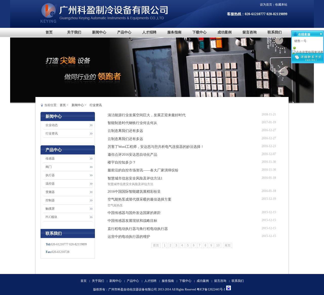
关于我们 (98, 281)
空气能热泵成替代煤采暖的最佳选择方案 (139, 199)
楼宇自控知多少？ (122, 162)
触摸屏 (50, 208)
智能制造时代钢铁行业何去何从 (132, 123)
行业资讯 (96, 105)
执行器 (50, 175)
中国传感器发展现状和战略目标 (132, 221)
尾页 (228, 245)
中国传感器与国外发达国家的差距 (134, 213)
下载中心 (185, 281)
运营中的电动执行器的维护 (129, 237)
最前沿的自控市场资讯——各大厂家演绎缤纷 (143, 170)
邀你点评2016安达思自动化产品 (132, 154)
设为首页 (266, 4)
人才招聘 (150, 281)
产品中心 (133, 281)
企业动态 (52, 125)
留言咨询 (220, 281)
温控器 (50, 183)
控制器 (50, 200)
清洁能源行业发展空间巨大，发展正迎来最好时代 (147, 115)
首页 (63, 105)
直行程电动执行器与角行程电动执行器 (138, 229)
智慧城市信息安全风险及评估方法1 (135, 178)
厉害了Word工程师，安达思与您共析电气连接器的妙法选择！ (156, 147)
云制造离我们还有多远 (125, 131)
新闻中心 (78, 105)
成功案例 (203, 281)
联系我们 (238, 281)
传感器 (50, 158)
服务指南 (168, 281)
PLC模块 (51, 217)
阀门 (49, 167)
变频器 (50, 192)
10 (218, 245)
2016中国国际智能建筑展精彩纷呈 (134, 191)
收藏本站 (281, 4)
